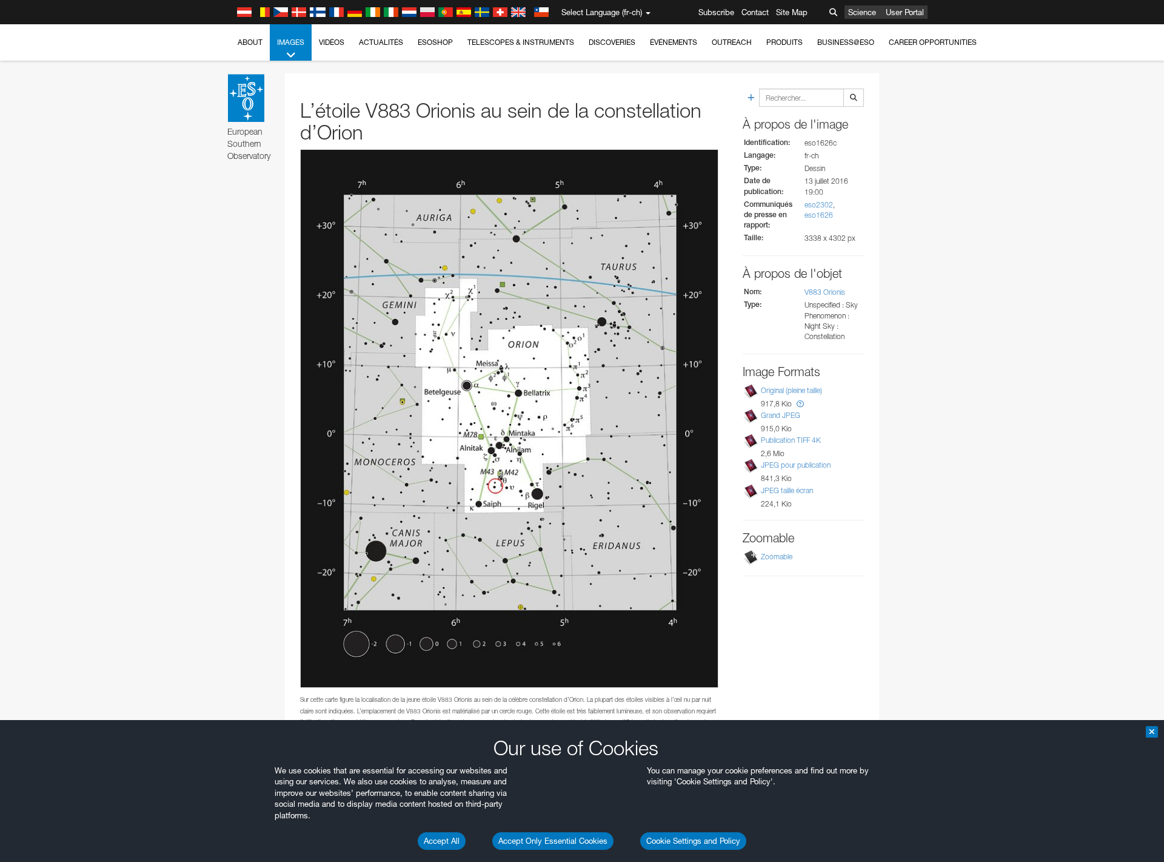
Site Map (792, 12)
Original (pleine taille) (791, 390)
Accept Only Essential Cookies (552, 841)
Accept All (442, 841)
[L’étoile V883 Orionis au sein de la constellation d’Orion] (509, 419)
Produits (784, 42)
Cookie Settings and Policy (693, 841)
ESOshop (435, 42)
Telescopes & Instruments (520, 42)
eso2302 (818, 204)
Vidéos (331, 42)
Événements (673, 42)
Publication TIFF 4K (791, 440)
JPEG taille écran (787, 490)
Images (290, 42)
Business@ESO (845, 42)
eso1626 (818, 215)
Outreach (732, 42)
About (250, 42)
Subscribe (716, 12)
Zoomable (776, 556)
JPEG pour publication (796, 465)
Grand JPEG (780, 415)
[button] (800, 403)
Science (862, 12)
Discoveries (612, 42)
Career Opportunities (933, 42)
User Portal (905, 12)
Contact (755, 12)
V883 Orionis (824, 292)
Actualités (381, 42)
